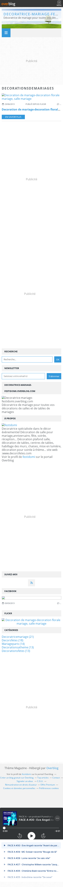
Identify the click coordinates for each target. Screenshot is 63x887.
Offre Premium (47, 784)
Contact (56, 777)
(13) (18, 647)
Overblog (52, 768)
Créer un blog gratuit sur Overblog (17, 777)
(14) (13, 644)
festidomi (29, 457)
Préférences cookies (49, 788)
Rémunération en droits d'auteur (21, 784)
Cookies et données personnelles (19, 788)
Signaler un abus (25, 781)
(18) (12, 640)
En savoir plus (13, 116)
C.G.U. (40, 781)
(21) (18, 637)
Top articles (43, 777)
